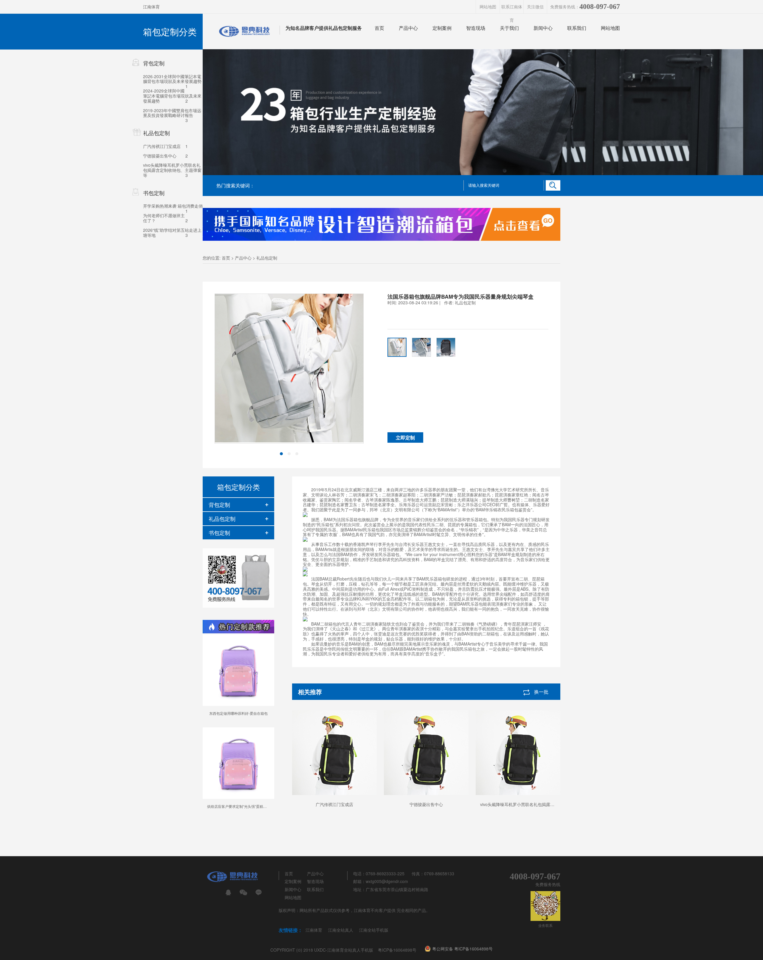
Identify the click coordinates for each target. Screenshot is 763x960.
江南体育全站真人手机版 (350, 950)
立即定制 (405, 437)
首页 (379, 27)
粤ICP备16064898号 (397, 950)
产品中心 (408, 27)
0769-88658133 (439, 873)
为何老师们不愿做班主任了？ (164, 217)
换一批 (541, 691)
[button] (281, 453)
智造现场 (475, 27)
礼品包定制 (266, 258)
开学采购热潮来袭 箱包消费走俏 (173, 206)
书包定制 (219, 532)
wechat (243, 892)
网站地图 (488, 7)
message (258, 892)
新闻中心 (543, 27)
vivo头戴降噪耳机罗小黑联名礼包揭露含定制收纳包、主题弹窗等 (172, 170)
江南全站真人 (340, 930)
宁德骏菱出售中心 (159, 156)
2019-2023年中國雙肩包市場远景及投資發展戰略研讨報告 (172, 112)
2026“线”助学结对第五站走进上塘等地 (172, 232)
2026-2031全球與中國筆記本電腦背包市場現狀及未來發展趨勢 (172, 78)
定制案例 (442, 27)
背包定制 (219, 504)
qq (228, 892)
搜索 (552, 185)
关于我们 (509, 27)
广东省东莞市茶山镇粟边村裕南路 (397, 889)
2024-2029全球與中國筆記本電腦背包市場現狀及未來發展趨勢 (172, 96)
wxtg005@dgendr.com (387, 881)
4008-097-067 (599, 6)
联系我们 (576, 27)
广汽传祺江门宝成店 (162, 146)
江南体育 (151, 7)
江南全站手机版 (373, 930)
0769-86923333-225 (385, 873)
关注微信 (535, 7)
